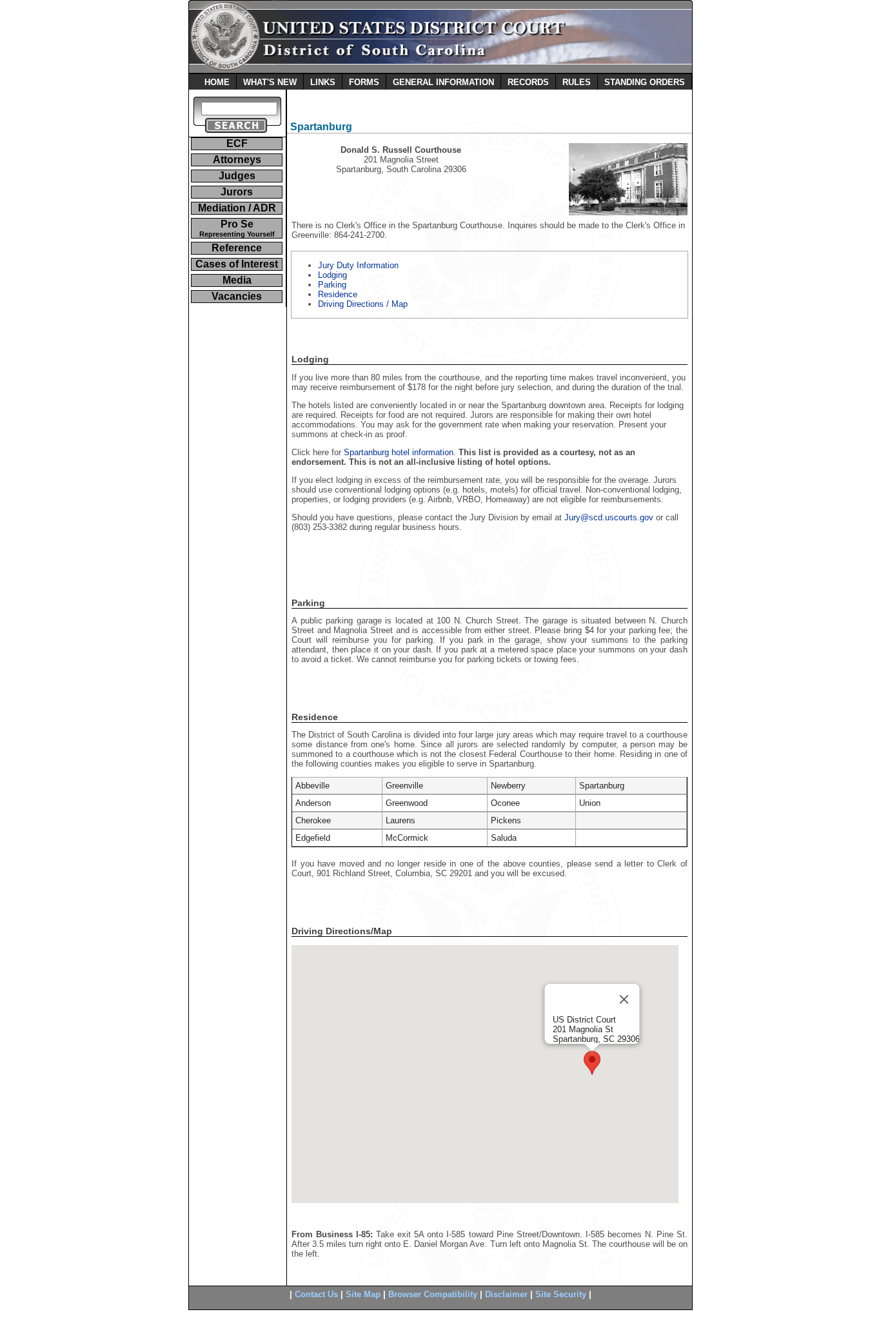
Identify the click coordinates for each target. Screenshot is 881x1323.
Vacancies (237, 296)
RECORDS (528, 82)
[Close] (624, 999)
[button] (592, 1063)
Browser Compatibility (432, 1294)
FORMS (364, 82)
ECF (237, 143)
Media (237, 280)
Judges (237, 175)
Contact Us (316, 1294)
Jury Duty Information (358, 265)
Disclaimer (506, 1294)
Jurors (237, 191)
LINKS (322, 82)
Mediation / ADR (237, 207)
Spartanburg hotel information (398, 452)
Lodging (332, 275)
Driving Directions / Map (363, 304)
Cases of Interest (236, 264)
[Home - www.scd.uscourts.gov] (440, 69)
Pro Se (237, 228)
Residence (337, 294)
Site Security (560, 1294)
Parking (332, 284)
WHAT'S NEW (270, 82)
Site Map (363, 1294)
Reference (237, 247)
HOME (217, 82)
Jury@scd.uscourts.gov (608, 517)
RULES (576, 82)
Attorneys (237, 159)
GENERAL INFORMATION (443, 82)
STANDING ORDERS (644, 82)
